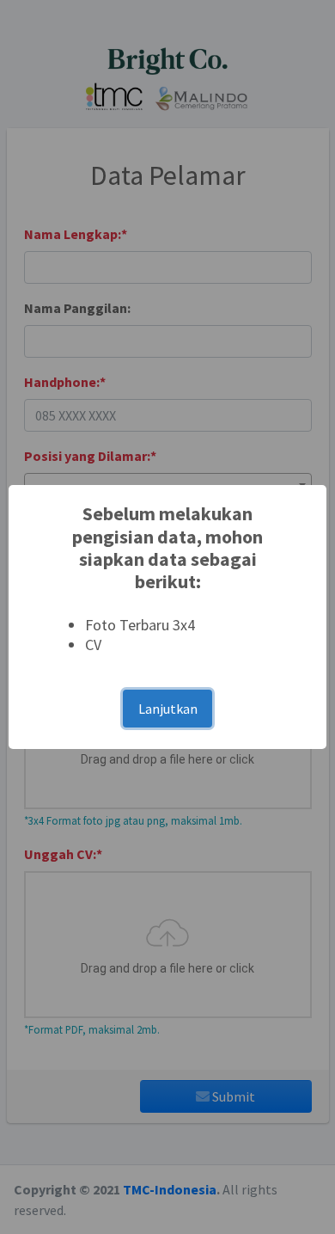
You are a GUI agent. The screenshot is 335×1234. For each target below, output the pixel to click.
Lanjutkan (168, 708)
